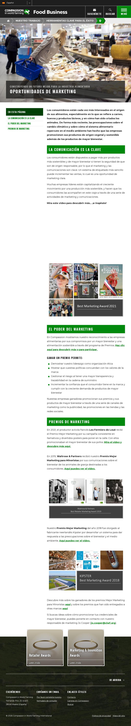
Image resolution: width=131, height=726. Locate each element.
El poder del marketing (19, 123)
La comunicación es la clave (21, 118)
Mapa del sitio (119, 716)
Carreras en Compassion (78, 701)
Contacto (71, 697)
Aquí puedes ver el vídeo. (79, 468)
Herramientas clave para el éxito (70, 20)
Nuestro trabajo (28, 20)
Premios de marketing (18, 128)
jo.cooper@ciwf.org (103, 623)
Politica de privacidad (101, 716)
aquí (67, 604)
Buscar (70, 704)
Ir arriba (115, 680)
